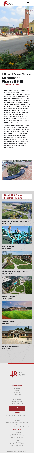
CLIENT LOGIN (17, 399)
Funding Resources (17, 403)
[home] (7, 3)
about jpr (17, 388)
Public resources (17, 408)
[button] (29, 3)
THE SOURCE (17, 394)
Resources (17, 396)
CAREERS (17, 392)
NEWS (17, 390)
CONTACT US (17, 398)
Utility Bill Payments (17, 401)
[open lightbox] (17, 170)
